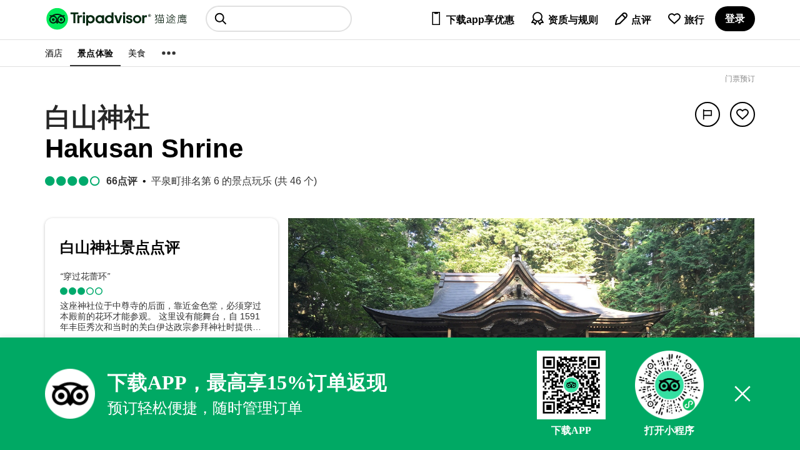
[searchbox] (278, 19)
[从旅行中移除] (742, 114)
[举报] (707, 114)
